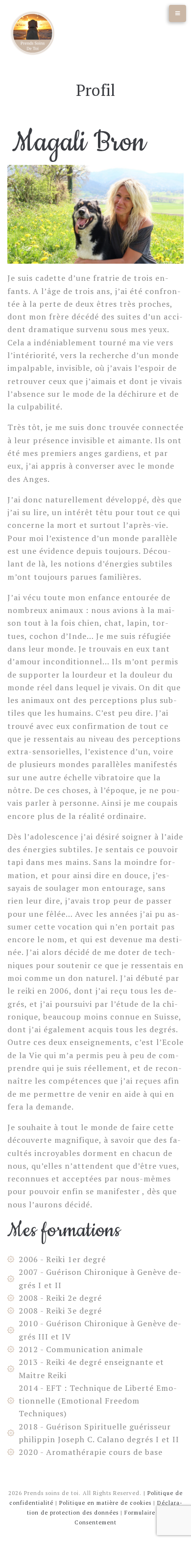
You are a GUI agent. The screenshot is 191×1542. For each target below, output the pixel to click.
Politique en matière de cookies (105, 1502)
